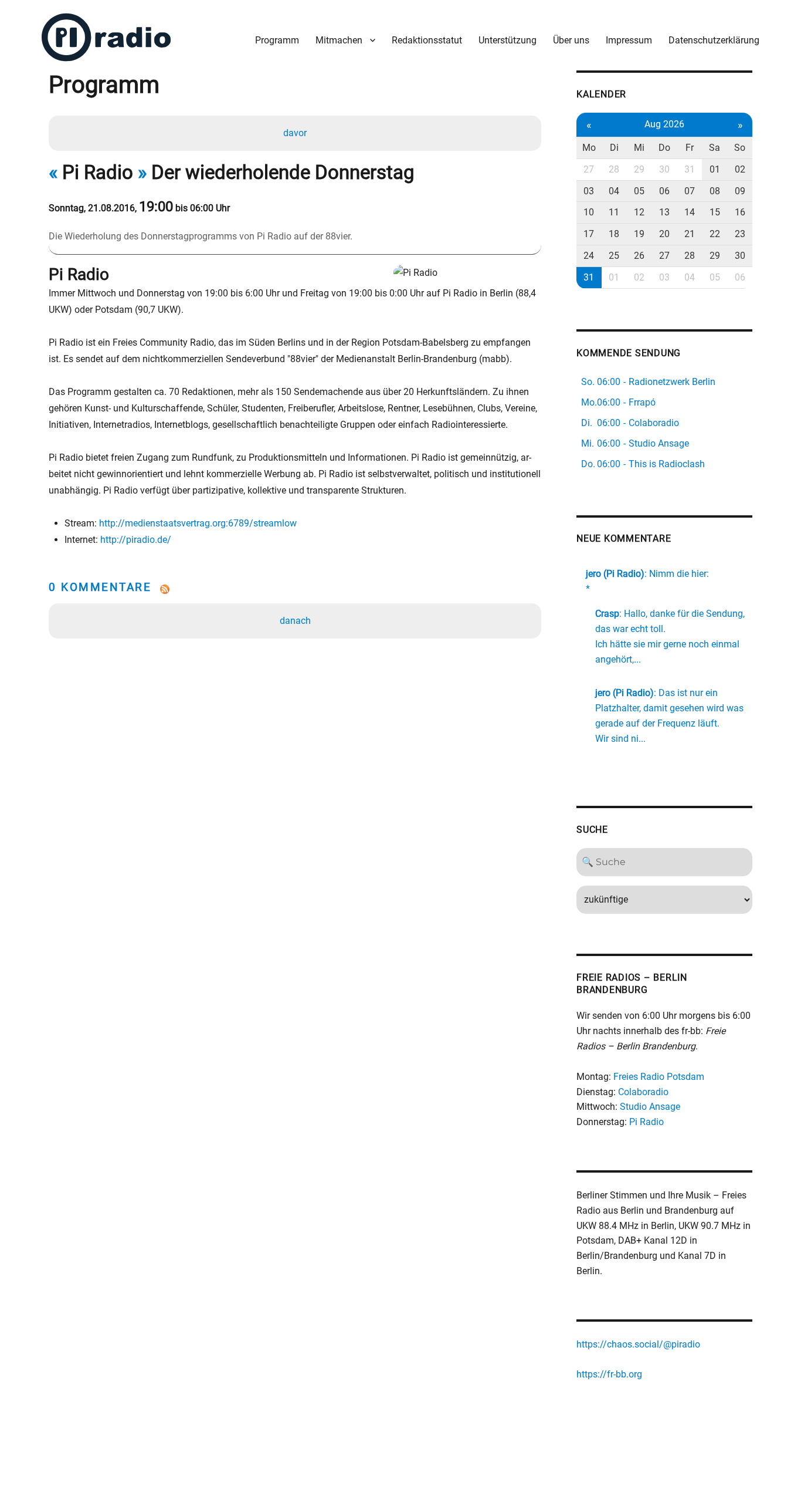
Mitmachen (338, 40)
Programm (277, 40)
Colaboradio (643, 1091)
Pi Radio (646, 1121)
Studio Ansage (650, 1106)
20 (664, 233)
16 (740, 212)
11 (614, 212)
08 (715, 191)
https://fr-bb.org (609, 1374)
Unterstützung (507, 40)
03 (588, 191)
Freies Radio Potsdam (658, 1076)
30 (664, 169)
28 (614, 169)
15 (715, 212)
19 (639, 233)
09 (740, 191)
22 (715, 233)
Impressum (629, 40)
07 (689, 191)
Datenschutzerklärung (713, 40)
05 (639, 191)
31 (689, 169)
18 (614, 233)
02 (740, 169)
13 (664, 212)
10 (588, 212)
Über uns (571, 40)
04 (614, 191)
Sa (714, 147)
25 (614, 255)
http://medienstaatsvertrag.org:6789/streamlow (198, 523)
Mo (589, 147)
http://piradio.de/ (135, 539)
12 (639, 212)
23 (740, 233)
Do (664, 147)
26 (639, 255)
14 (689, 212)
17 (588, 233)
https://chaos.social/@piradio (638, 1344)
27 (588, 169)
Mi (639, 147)
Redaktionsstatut (427, 40)
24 (588, 255)
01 (715, 169)
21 (689, 233)
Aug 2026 (664, 124)
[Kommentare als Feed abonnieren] (295, 589)
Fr (689, 147)
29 (639, 169)
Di (614, 147)
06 (664, 191)
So (739, 147)
